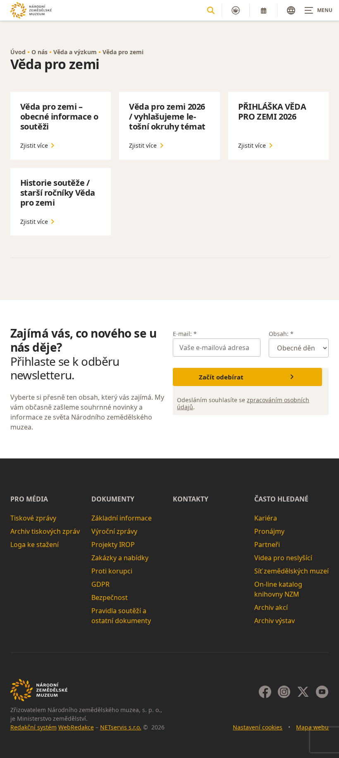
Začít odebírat (221, 377)
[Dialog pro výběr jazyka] (291, 10)
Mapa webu (312, 727)
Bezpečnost (109, 597)
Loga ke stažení (34, 544)
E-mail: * (185, 334)
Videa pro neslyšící (283, 557)
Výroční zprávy (114, 531)
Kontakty (190, 499)
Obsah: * (281, 334)
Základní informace (121, 518)
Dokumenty (112, 499)
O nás (39, 52)
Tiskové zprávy (33, 518)
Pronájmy (269, 531)
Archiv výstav (274, 620)
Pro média (29, 499)
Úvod (18, 52)
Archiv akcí (271, 607)
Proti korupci (111, 571)
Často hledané (281, 499)
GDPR (100, 584)
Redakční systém (33, 727)
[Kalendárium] (263, 10)
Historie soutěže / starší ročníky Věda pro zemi (57, 192)
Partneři (267, 544)
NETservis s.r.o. (120, 727)
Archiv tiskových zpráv (45, 531)
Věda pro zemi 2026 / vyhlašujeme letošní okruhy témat (167, 116)
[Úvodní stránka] (31, 10)
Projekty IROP (113, 544)
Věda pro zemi (123, 52)
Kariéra (265, 518)
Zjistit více (34, 145)
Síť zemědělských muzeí (291, 571)
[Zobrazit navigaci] (318, 10)
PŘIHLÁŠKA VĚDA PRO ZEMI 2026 (272, 111)
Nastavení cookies (257, 727)
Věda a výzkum (75, 52)
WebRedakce (76, 727)
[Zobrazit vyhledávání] (211, 10)
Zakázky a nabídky (119, 557)
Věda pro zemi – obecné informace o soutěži (59, 116)
